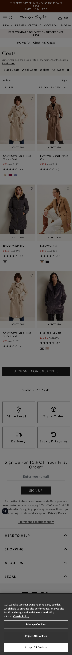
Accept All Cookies (36, 647)
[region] (36, 624)
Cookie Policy (21, 616)
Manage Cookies (36, 624)
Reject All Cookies (36, 636)
